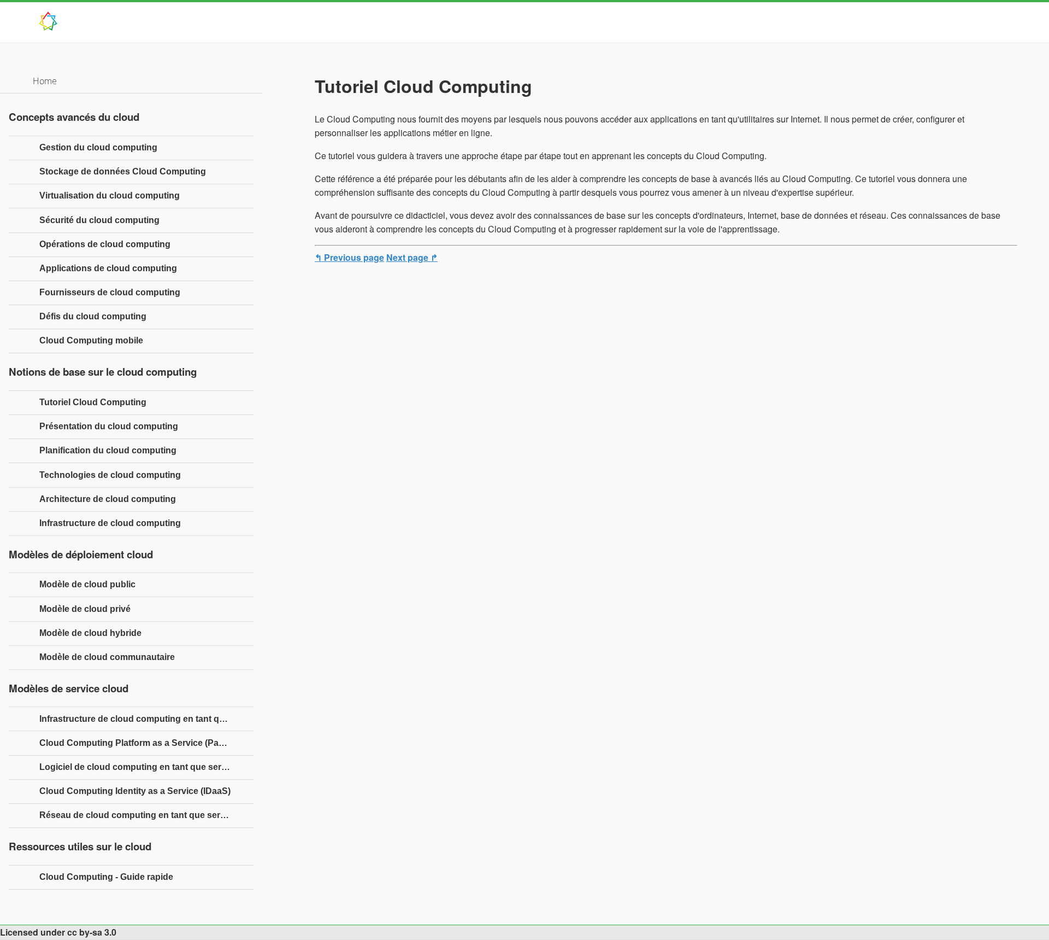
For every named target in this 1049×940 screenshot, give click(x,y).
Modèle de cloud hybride (90, 633)
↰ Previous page (349, 257)
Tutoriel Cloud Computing (92, 402)
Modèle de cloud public (87, 584)
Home (45, 81)
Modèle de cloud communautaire (107, 657)
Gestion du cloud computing (98, 147)
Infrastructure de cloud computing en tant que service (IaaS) (146, 718)
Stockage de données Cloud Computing (122, 171)
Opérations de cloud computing (104, 244)
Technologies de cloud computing (110, 475)
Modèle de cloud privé (85, 609)
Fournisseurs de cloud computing (109, 292)
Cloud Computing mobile (91, 340)
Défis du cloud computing (92, 316)
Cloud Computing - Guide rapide (106, 876)
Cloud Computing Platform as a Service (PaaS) (135, 743)
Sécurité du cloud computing (99, 220)
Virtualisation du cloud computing (109, 195)
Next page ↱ (412, 257)
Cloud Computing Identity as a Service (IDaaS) (135, 791)
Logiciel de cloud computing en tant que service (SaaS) (146, 767)
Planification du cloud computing (107, 450)
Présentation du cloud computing (108, 426)
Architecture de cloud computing (107, 499)
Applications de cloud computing (108, 268)
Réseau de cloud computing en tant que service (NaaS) (146, 815)
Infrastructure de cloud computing (110, 523)
